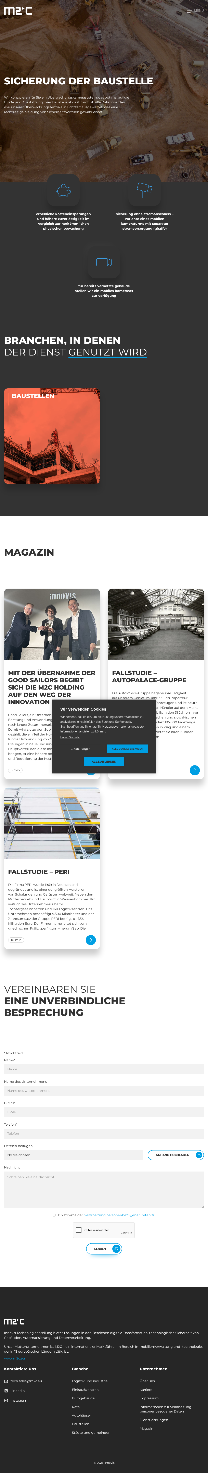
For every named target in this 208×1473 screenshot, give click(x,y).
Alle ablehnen (104, 761)
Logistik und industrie (90, 1381)
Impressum (149, 1398)
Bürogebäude (83, 1398)
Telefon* (10, 1124)
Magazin (146, 1429)
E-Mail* (9, 1103)
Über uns (147, 1381)
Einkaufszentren (85, 1390)
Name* (9, 1060)
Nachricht (12, 1167)
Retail (76, 1407)
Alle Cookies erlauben (127, 749)
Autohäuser (81, 1415)
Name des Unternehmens (25, 1082)
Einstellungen (81, 748)
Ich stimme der (106, 1215)
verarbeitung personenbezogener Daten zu (119, 1215)
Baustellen (80, 1424)
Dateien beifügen (18, 1146)
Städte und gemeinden (91, 1433)
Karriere (146, 1390)
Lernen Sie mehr (70, 737)
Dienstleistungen (154, 1420)
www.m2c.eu (14, 1358)
